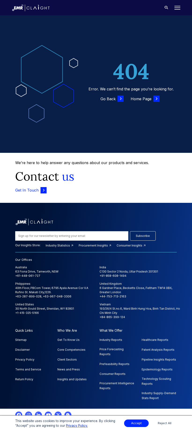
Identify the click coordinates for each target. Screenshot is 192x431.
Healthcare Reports (155, 340)
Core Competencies (71, 349)
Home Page (141, 98)
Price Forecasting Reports (112, 351)
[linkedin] (38, 415)
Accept (136, 423)
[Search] (166, 7)
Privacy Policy (24, 359)
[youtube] (48, 415)
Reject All (164, 423)
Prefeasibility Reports (114, 364)
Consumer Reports (113, 374)
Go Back (108, 98)
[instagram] (28, 415)
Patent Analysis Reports (158, 349)
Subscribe (143, 236)
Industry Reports (111, 340)
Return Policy (24, 379)
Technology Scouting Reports (156, 381)
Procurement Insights (94, 245)
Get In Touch (27, 190)
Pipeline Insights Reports (159, 359)
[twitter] (58, 415)
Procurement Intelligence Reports (117, 385)
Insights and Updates (72, 379)
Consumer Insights (130, 245)
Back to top (11, 412)
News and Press (68, 369)
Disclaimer (22, 349)
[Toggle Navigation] (176, 8)
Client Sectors (67, 359)
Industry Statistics (58, 245)
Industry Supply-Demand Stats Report (159, 395)
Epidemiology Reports (157, 369)
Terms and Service (28, 369)
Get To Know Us (68, 340)
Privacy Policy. (77, 425)
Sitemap (21, 340)
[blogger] (67, 415)
